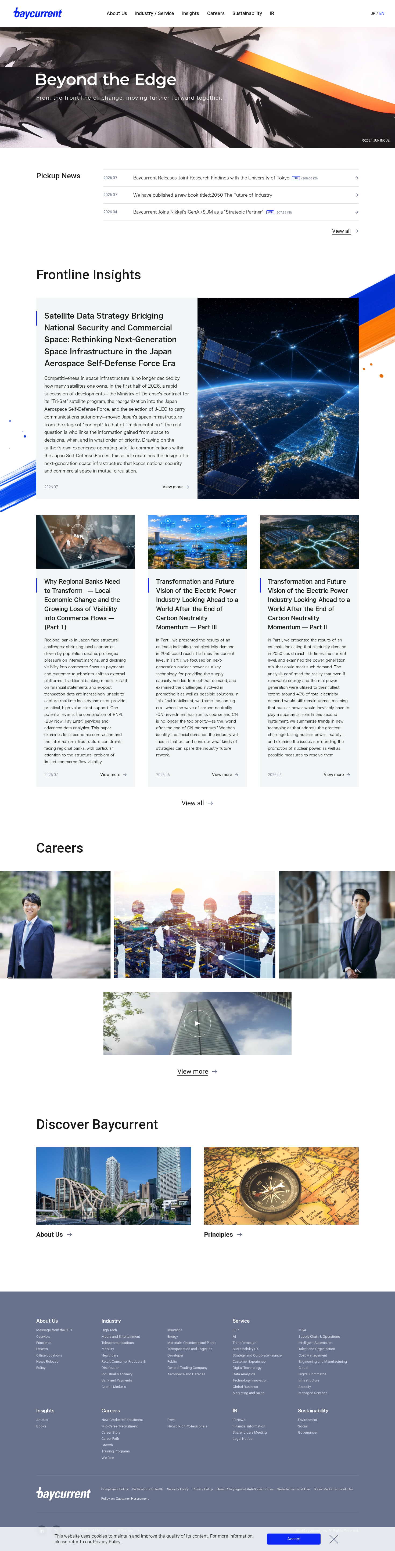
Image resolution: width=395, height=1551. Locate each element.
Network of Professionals (187, 1426)
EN (381, 13)
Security (305, 1387)
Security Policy (178, 1489)
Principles (43, 1343)
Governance (307, 1432)
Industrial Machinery (117, 1374)
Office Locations (49, 1355)
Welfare (108, 1458)
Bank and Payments (117, 1380)
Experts (42, 1349)
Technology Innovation (250, 1380)
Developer (175, 1355)
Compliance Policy (114, 1489)
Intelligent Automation (316, 1343)
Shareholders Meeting (250, 1432)
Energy (172, 1336)
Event (171, 1420)
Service (241, 1321)
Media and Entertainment (121, 1336)
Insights (45, 1410)
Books (41, 1426)
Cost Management (313, 1355)
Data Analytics (244, 1374)
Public (172, 1361)
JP (373, 13)
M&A (302, 1330)
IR (235, 1410)
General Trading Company (187, 1368)
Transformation (245, 1343)
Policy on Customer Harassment (125, 1498)
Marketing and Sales (248, 1393)
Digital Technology (247, 1368)
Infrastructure (309, 1380)
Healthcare (110, 1355)
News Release (47, 1361)
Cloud (303, 1368)
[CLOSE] (333, 1539)
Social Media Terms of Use (333, 1489)
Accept (293, 1539)
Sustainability (313, 1410)
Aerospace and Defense (186, 1374)
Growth (107, 1445)
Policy (40, 1368)
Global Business (245, 1387)
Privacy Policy (106, 1542)
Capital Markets (114, 1387)
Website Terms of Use (293, 1489)
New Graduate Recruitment (122, 1420)
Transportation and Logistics (189, 1349)
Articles (42, 1420)
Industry (111, 1321)
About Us (47, 1321)
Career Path (110, 1439)
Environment (307, 1420)
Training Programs (116, 1451)
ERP (236, 1330)
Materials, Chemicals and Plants (191, 1343)
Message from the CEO (54, 1330)
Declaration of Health (147, 1489)
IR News (239, 1420)
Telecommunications (118, 1343)
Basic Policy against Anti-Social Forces (245, 1489)
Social (303, 1426)
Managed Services (313, 1393)
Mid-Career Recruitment (120, 1426)
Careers (111, 1410)
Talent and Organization (317, 1349)
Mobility (108, 1349)
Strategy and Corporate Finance (257, 1355)
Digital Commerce (312, 1374)
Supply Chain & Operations (319, 1336)
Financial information (249, 1426)
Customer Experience (249, 1361)
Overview (43, 1336)
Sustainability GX (246, 1349)
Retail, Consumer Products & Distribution (124, 1364)
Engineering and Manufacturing (323, 1361)
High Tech (109, 1330)
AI (234, 1336)
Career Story (111, 1432)
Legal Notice (242, 1439)
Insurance (174, 1330)
